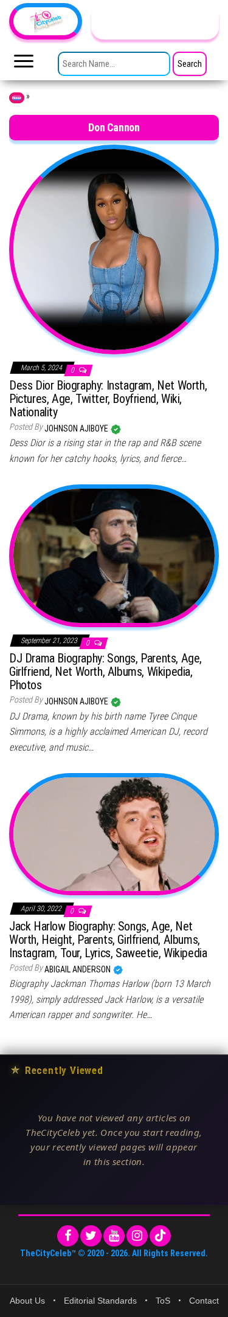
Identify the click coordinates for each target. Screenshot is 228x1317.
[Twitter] (91, 1236)
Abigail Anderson (78, 969)
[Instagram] (137, 1236)
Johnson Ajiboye (77, 428)
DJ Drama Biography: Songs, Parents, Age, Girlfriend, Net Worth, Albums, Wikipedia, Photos (105, 671)
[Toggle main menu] (23, 64)
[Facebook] (67, 1236)
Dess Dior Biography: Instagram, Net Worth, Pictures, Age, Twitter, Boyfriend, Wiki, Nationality (108, 398)
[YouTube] (114, 1236)
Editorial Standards (100, 1300)
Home (16, 97)
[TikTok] (160, 1236)
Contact (204, 1300)
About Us (27, 1300)
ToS (163, 1300)
